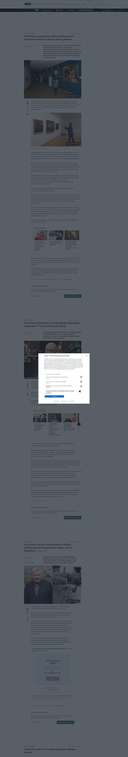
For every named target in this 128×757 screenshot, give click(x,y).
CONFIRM (54, 396)
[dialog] (64, 378)
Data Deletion (56, 401)
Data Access (64, 401)
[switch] (80, 377)
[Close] (87, 356)
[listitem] (64, 374)
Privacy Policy (71, 401)
